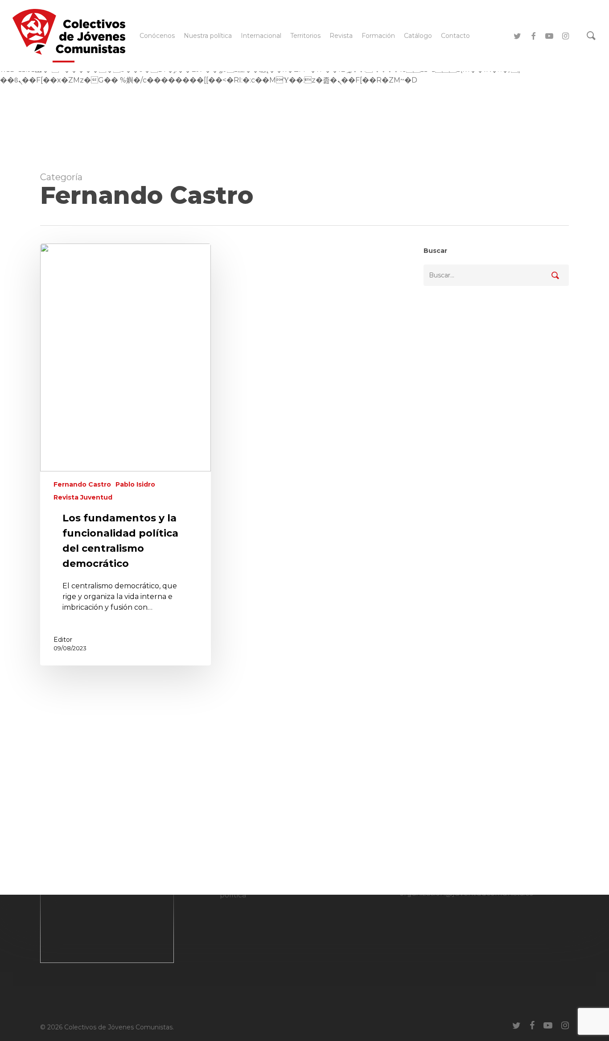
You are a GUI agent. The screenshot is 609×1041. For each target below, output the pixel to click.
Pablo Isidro (135, 484)
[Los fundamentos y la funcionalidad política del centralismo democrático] (125, 454)
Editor (62, 640)
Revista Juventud (82, 497)
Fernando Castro (82, 484)
